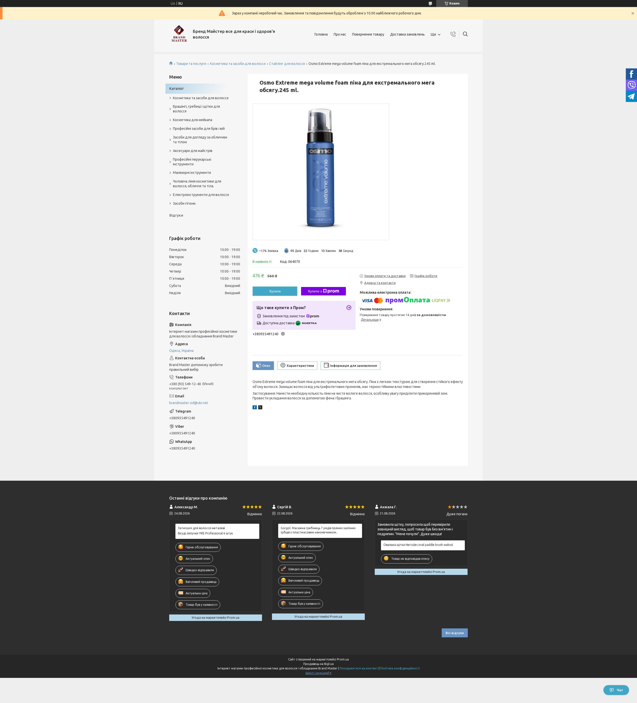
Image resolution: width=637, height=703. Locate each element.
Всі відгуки (455, 633)
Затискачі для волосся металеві (201, 528)
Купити (275, 291)
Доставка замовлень (407, 34)
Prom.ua (343, 659)
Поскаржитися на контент (359, 668)
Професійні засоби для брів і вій (199, 129)
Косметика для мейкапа (192, 120)
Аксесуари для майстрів (192, 151)
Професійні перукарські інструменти (192, 161)
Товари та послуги (191, 64)
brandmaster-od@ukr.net (188, 403)
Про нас (340, 34)
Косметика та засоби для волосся (237, 64)
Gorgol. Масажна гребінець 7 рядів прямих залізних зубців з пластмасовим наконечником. (318, 530)
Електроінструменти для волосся (201, 195)
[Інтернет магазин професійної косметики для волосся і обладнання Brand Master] (179, 34)
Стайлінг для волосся (287, 64)
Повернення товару (368, 34)
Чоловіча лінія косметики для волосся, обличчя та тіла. (197, 183)
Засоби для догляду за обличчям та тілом (200, 139)
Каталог (176, 88)
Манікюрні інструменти (192, 173)
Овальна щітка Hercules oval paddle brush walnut (418, 544)
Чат (620, 690)
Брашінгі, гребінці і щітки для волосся (196, 108)
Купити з (315, 291)
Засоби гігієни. (184, 203)
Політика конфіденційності (400, 668)
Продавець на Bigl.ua (318, 663)
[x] (260, 408)
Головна (321, 34)
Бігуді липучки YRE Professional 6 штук (205, 533)
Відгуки (176, 215)
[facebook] (255, 408)
